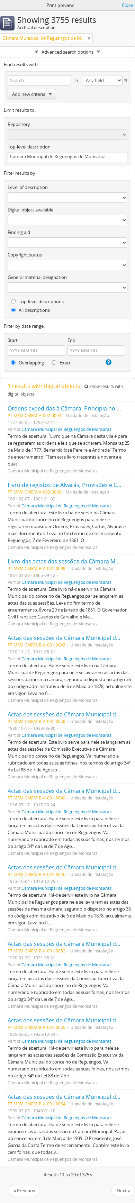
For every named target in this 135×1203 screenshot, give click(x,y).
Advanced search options (67, 52)
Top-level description (29, 147)
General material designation (37, 277)
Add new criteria (28, 94)
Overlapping (31, 363)
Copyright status (25, 255)
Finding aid (19, 232)
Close (127, 5)
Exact (64, 363)
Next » (123, 1190)
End (71, 340)
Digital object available (30, 210)
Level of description (28, 187)
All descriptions (34, 310)
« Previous (24, 1190)
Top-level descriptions (41, 301)
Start (13, 340)
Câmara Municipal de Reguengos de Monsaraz (66, 429)
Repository (19, 124)
